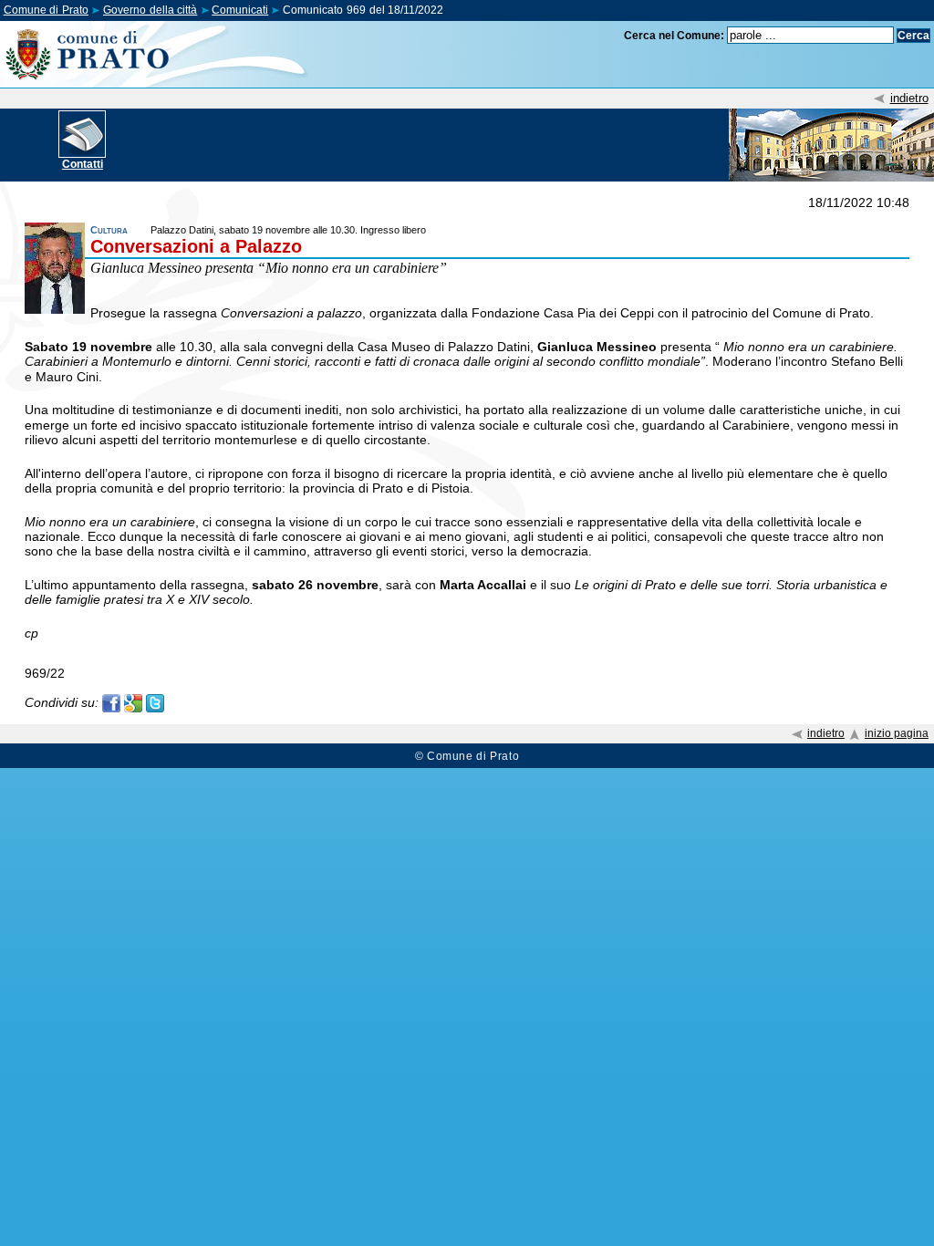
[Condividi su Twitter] (155, 702)
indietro (909, 98)
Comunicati (240, 10)
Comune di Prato (46, 10)
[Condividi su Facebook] (111, 702)
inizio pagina (897, 733)
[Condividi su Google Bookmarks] (133, 702)
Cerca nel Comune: (674, 35)
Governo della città (150, 10)
